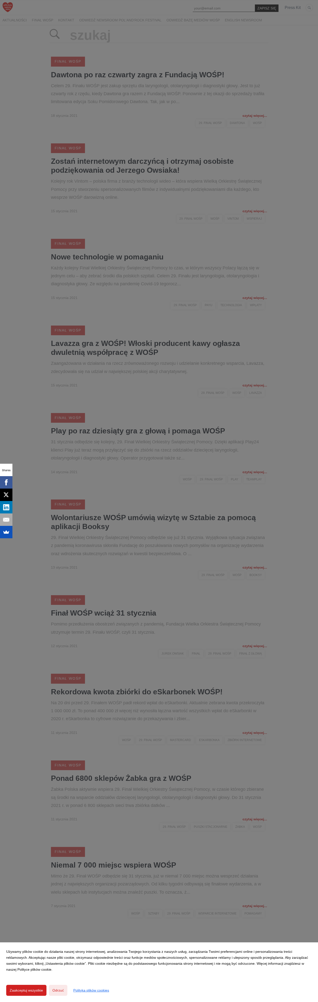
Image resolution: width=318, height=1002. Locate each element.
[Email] (6, 519)
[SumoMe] (6, 532)
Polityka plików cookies (91, 990)
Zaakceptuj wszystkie (26, 990)
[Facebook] (6, 482)
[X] (6, 495)
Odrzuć (58, 990)
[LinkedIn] (6, 507)
